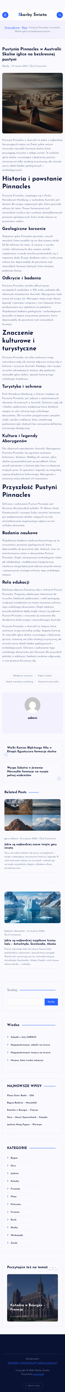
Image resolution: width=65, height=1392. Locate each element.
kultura (14, 838)
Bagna (14, 1158)
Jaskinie (15, 1173)
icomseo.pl (38, 1374)
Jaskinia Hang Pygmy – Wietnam (24, 1124)
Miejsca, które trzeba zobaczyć (27, 1060)
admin (32, 718)
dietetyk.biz (13, 1363)
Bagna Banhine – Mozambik (22, 1103)
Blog (24, 27)
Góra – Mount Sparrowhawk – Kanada (27, 1117)
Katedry (15, 1181)
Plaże (14, 1196)
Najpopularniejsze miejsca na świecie (30, 1052)
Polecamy (16, 1204)
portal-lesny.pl (28, 1363)
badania (8, 931)
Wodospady (17, 1235)
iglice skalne (45, 676)
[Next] (55, 1267)
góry (6, 838)
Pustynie (15, 1212)
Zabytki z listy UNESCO (23, 1037)
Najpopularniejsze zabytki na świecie (30, 1045)
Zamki (14, 1243)
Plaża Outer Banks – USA (20, 1095)
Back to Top (34, 1386)
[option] (32, 1298)
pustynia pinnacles (49, 682)
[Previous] (50, 1267)
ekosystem (19, 931)
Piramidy (15, 1189)
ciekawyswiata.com (46, 1363)
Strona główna (12, 27)
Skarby (5, 66)
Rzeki (13, 1220)
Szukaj (12, 990)
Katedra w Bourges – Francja (22, 1110)
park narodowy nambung (20, 682)
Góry (13, 1166)
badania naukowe (23, 676)
